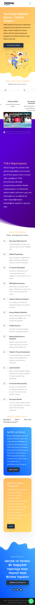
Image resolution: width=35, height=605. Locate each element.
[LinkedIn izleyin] (13, 589)
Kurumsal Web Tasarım (18, 241)
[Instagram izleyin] (17, 589)
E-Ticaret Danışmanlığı (18, 384)
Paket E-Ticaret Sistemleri (19, 352)
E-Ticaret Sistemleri (17, 268)
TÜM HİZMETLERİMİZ (13, 45)
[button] (31, 601)
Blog (11, 526)
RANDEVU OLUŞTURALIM (17, 582)
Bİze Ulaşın (13, 469)
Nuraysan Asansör (26, 102)
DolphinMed (7, 101)
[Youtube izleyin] (21, 589)
